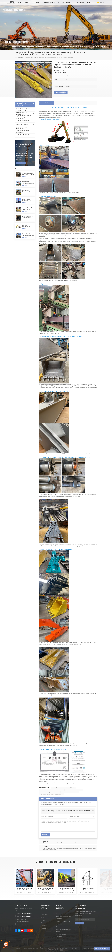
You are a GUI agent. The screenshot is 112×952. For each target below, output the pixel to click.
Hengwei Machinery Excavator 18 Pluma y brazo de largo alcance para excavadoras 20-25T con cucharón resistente (68, 811)
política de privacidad (89, 948)
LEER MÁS (25, 177)
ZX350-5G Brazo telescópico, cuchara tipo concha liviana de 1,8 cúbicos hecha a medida (28, 182)
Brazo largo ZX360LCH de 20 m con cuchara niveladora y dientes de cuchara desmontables (45, 889)
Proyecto (69, 2)
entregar (78, 923)
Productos (29, 2)
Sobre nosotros (49, 2)
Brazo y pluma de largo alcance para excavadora (51, 794)
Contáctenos (79, 2)
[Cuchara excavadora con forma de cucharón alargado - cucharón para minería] (18, 209)
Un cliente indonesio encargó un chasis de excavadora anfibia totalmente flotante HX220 (28, 174)
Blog (88, 2)
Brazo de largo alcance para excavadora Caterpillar (51, 790)
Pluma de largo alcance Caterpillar (74, 790)
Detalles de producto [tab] (46, 103)
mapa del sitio (70, 948)
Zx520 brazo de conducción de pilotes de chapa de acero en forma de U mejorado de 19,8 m (27, 200)
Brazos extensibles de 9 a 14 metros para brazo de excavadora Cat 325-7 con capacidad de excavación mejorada (24, 889)
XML (80, 948)
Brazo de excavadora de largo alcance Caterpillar (63, 788)
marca (38, 2)
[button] (99, 881)
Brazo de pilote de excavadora (21, 113)
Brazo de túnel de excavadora (21, 128)
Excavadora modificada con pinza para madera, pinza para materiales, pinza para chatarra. (67, 889)
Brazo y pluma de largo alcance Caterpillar (49, 792)
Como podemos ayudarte (23, 145)
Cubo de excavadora (22, 121)
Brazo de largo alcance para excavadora (32, 56)
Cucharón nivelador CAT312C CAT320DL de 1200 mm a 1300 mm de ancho (27, 217)
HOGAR (20, 2)
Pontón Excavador (60, 924)
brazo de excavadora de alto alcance (63, 930)
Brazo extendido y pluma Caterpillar (70, 792)
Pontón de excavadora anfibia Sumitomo (62, 940)
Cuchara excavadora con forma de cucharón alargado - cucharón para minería (28, 208)
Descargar (44, 926)
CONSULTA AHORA (61, 92)
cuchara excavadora (61, 927)
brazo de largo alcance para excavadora (63, 918)
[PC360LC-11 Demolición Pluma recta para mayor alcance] (18, 226)
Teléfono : (24, 914)
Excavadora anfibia (22, 124)
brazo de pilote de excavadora (61, 913)
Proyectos (43, 923)
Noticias (61, 2)
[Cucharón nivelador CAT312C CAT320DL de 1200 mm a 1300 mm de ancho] (18, 218)
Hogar (42, 912)
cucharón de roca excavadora (61, 935)
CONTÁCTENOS (20, 163)
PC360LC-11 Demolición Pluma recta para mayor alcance (27, 226)
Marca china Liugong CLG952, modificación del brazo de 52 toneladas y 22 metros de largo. (28, 234)
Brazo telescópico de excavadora (22, 131)
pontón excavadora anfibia (63, 921)
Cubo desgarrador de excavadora (22, 135)
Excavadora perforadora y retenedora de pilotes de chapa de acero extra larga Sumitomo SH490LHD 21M (28, 191)
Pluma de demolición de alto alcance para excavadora (23, 117)
